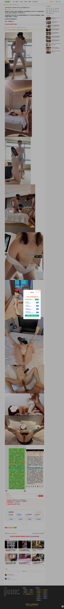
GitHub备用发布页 (28, 309)
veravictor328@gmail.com (29, 312)
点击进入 (37, 299)
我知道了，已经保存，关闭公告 (32, 315)
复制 (37, 302)
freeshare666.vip (28, 306)
